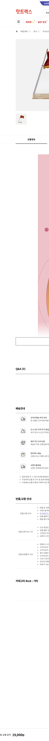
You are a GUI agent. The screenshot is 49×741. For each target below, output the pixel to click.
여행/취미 (24, 31)
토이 (35, 31)
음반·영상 (42, 22)
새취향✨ (30, 22)
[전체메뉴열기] (18, 22)
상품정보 (31, 139)
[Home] (17, 31)
